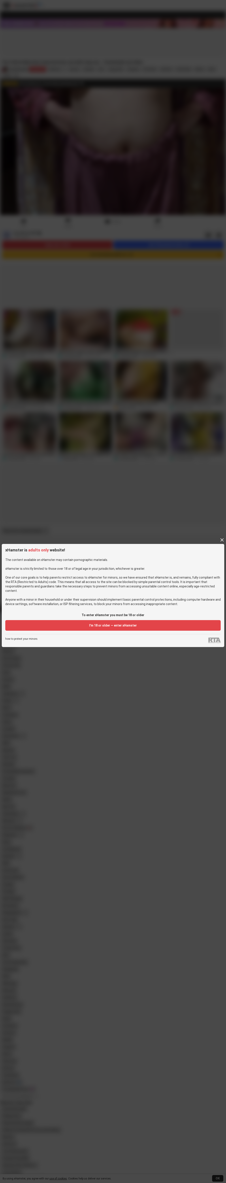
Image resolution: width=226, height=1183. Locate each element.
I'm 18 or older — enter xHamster (113, 625)
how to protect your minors (21, 639)
